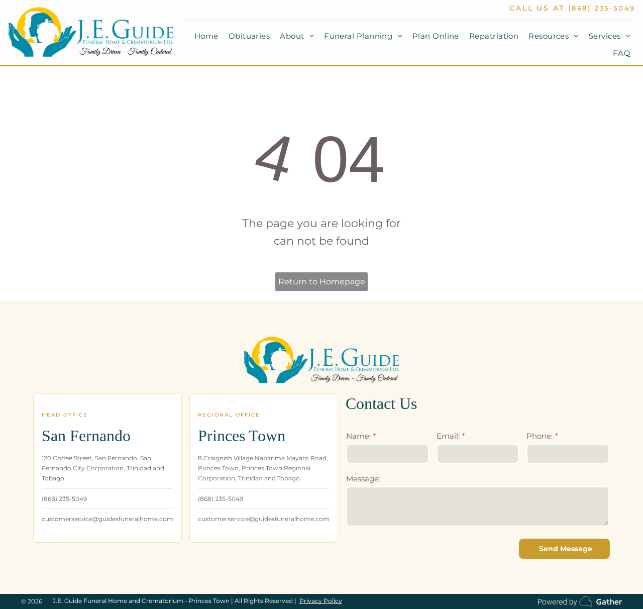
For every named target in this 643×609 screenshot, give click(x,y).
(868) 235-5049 (601, 8)
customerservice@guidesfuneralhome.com (107, 519)
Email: (448, 436)
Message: (363, 478)
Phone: (539, 436)
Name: (358, 436)
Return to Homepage (321, 281)
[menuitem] (206, 36)
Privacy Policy (320, 600)
